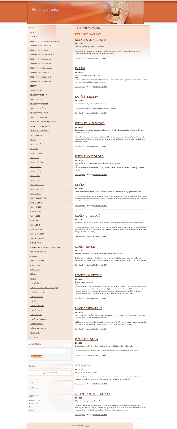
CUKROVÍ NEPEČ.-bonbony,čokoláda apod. (45, 41)
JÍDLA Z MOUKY (35, 167)
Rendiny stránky (45, 9)
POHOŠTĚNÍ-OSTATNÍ (38, 252)
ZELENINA (33, 337)
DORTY (33, 140)
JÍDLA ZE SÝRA (35, 180)
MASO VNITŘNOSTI (37, 234)
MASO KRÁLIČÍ (35, 211)
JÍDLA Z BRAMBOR (37, 153)
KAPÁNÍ (80, 68)
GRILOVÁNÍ (34, 149)
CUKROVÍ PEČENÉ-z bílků (39, 72)
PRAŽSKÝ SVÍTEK (86, 339)
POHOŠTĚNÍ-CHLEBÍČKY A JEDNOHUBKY (45, 247)
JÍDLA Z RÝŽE (35, 176)
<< (44, 373)
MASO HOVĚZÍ (35, 207)
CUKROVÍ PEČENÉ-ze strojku (40, 81)
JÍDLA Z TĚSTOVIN (37, 185)
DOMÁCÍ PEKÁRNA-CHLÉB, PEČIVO (43, 122)
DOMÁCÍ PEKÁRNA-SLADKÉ (40, 126)
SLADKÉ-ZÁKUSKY (36, 310)
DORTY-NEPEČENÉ (37, 144)
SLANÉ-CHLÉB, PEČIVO (38, 319)
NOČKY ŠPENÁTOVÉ (88, 308)
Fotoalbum (33, 36)
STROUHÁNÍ (83, 365)
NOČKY (80, 184)
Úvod (78, 28)
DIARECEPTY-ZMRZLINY (39, 117)
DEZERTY (33, 86)
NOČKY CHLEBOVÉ (87, 215)
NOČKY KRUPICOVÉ (88, 275)
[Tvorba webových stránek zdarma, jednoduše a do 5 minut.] (84, 426)
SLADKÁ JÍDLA (35, 283)
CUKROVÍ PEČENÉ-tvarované (40, 63)
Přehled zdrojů (35, 388)
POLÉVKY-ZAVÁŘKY (100, 58)
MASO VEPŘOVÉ (36, 229)
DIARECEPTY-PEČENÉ (38, 108)
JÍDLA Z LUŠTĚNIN (36, 162)
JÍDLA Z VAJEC (35, 193)
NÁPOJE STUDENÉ (37, 238)
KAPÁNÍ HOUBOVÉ (87, 96)
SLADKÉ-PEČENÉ (36, 297)
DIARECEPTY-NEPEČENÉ (39, 104)
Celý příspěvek (80, 58)
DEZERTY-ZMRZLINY (37, 90)
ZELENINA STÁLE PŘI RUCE (93, 394)
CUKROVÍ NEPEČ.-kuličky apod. (41, 45)
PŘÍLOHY (33, 274)
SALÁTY (33, 279)
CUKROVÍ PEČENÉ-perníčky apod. (42, 54)
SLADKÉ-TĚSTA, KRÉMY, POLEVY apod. (44, 288)
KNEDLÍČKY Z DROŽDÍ (89, 156)
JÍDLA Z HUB (34, 158)
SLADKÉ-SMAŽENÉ (37, 306)
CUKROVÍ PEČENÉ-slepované (40, 59)
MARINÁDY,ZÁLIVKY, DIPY (39, 198)
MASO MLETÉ (35, 216)
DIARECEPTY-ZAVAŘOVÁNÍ (40, 113)
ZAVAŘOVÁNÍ (35, 332)
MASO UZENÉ (35, 225)
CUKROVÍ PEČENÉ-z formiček (40, 77)
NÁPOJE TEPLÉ (35, 243)
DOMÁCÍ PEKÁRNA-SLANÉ (39, 131)
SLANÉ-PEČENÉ (36, 315)
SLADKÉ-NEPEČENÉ (37, 292)
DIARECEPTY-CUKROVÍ (38, 95)
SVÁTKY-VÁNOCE (36, 324)
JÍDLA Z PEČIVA (35, 171)
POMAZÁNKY (35, 270)
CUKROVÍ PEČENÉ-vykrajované (41, 68)
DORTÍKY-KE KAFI (36, 135)
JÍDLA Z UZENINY (36, 189)
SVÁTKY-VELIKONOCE (38, 328)
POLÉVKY (33, 256)
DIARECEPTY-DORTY (37, 99)
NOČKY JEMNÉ (85, 246)
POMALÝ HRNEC (36, 265)
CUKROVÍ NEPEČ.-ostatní (39, 50)
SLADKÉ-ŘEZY (35, 301)
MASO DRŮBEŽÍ (36, 202)
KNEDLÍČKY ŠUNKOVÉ (90, 123)
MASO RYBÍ (34, 220)
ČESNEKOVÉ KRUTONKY (91, 39)
